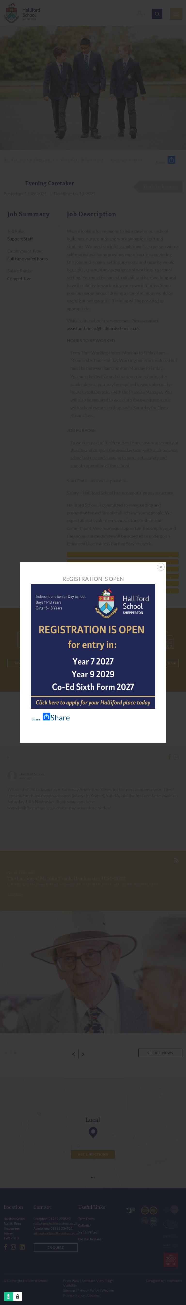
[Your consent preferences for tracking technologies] (17, 1296)
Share (60, 717)
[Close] (160, 567)
